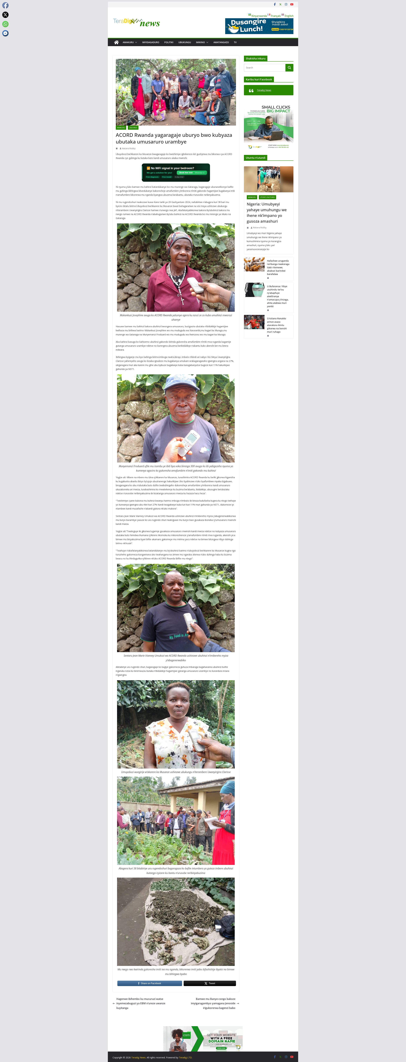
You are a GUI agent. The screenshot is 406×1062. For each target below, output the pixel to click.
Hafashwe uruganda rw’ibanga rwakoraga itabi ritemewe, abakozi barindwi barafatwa (278, 267)
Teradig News (264, 90)
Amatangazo (221, 42)
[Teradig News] (116, 42)
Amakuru (128, 42)
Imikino (200, 42)
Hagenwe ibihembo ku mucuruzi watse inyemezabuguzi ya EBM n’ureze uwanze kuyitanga (140, 1003)
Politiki (168, 42)
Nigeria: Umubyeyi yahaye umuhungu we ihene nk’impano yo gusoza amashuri (267, 212)
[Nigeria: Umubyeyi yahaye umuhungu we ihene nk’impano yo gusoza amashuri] (268, 179)
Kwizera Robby (128, 148)
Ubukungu (184, 42)
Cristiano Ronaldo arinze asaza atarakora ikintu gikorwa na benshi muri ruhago (277, 325)
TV (235, 42)
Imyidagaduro (150, 42)
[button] (135, 42)
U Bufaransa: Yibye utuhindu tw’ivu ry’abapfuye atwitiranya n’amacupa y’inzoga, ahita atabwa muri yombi (278, 296)
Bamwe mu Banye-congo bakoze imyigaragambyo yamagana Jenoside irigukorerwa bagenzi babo (213, 1003)
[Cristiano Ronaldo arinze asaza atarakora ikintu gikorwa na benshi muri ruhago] (254, 327)
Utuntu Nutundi (267, 197)
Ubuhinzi (133, 128)
